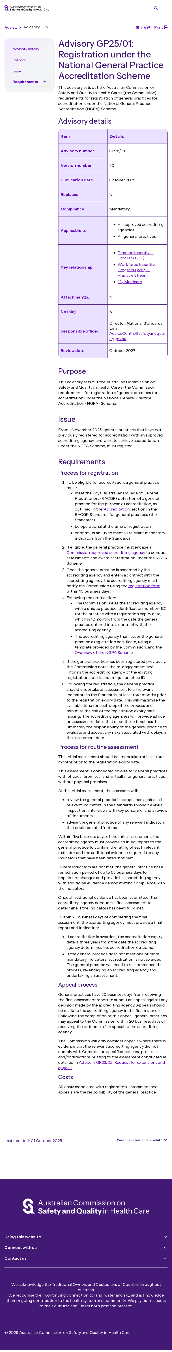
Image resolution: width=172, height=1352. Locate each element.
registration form (144, 585)
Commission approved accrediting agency (106, 552)
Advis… (10, 27)
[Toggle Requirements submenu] (45, 81)
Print (158, 27)
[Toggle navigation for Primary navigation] (165, 8)
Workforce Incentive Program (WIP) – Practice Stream (137, 270)
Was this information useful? (139, 1140)
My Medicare (130, 281)
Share (141, 27)
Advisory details (26, 49)
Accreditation (116, 509)
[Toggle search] (155, 8)
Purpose (20, 60)
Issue (17, 71)
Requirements (25, 81)
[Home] (86, 1207)
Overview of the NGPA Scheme (104, 652)
